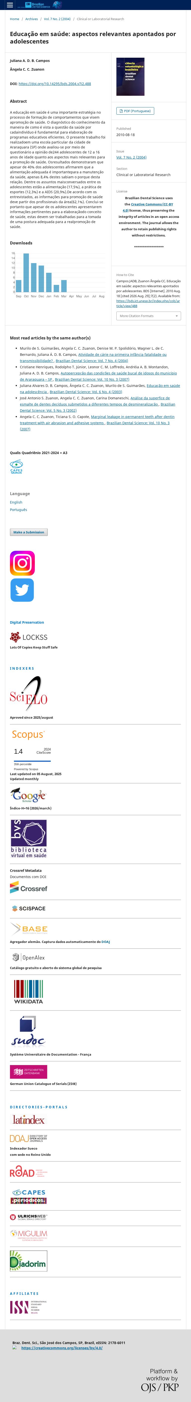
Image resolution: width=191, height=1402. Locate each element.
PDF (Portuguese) (137, 111)
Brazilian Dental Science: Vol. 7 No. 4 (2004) (92, 360)
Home (14, 19)
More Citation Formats (136, 316)
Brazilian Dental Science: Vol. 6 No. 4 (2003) (86, 391)
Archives (31, 19)
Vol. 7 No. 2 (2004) (57, 19)
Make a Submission (28, 532)
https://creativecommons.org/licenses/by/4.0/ (62, 1348)
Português (18, 509)
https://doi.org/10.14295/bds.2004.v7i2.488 (55, 83)
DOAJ (105, 941)
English (16, 502)
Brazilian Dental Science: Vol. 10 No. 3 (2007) (92, 379)
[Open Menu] (10, 5)
